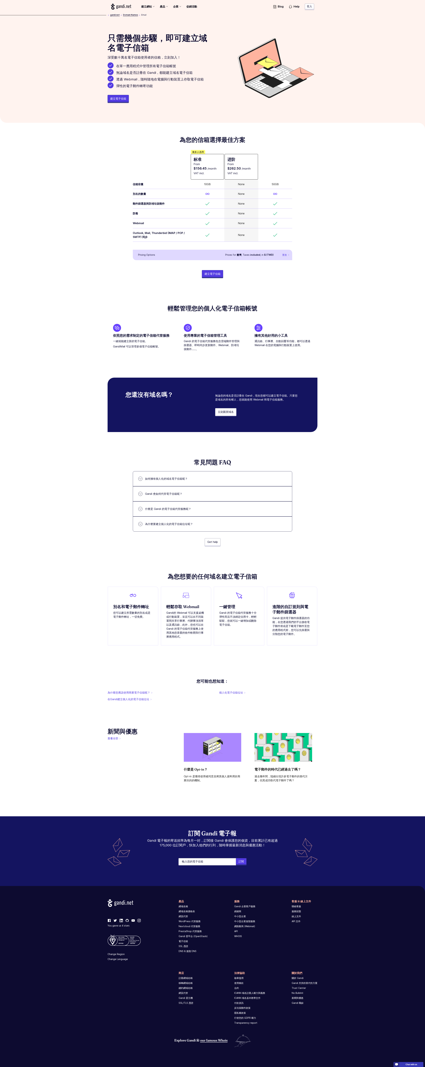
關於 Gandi (297, 978)
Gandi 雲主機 (186, 997)
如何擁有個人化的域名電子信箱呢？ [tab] (166, 478)
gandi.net (115, 15)
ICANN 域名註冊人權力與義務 (249, 993)
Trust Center (299, 988)
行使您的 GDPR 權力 (245, 1017)
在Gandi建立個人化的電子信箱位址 (128, 699)
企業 (175, 6)
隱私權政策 (240, 1012)
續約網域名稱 (186, 988)
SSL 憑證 (183, 946)
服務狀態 (296, 911)
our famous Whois (214, 1040)
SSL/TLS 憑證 (186, 1002)
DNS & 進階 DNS (187, 951)
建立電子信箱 (118, 98)
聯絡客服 (296, 906)
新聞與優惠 (297, 997)
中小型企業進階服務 (244, 921)
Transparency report (245, 1022)
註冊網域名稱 (186, 978)
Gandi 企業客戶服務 (244, 906)
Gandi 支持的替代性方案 (304, 983)
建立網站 (146, 6)
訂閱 (241, 861)
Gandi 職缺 (297, 1002)
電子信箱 (183, 941)
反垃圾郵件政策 (242, 1007)
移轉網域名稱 (186, 983)
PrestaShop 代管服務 (190, 931)
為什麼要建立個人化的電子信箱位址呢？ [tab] (169, 524)
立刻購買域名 (226, 411)
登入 (309, 6)
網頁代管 (183, 916)
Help (296, 6)
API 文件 (296, 921)
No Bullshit (297, 993)
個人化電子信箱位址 (231, 692)
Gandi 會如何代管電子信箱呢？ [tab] (163, 493)
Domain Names (130, 15)
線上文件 (296, 916)
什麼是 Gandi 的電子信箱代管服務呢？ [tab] (168, 509)
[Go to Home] (121, 7)
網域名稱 (183, 906)
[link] (109, 920)
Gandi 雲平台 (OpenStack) (193, 936)
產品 (162, 6)
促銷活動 (191, 6)
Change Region (116, 954)
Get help (212, 542)
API (236, 931)
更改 (284, 254)
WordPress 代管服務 (190, 921)
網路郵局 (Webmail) (244, 926)
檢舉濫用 (239, 978)
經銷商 (237, 911)
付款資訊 (239, 1002)
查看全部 (113, 738)
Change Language (118, 959)
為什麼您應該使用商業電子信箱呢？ (129, 692)
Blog (281, 6)
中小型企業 (240, 916)
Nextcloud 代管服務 (189, 926)
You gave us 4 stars (118, 925)
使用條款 (239, 983)
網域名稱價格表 (187, 911)
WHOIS (238, 936)
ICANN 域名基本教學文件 (247, 997)
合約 (236, 988)
